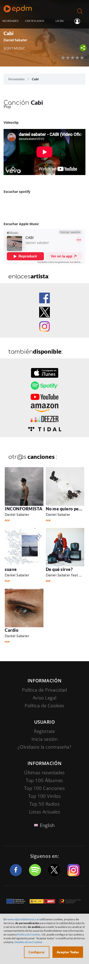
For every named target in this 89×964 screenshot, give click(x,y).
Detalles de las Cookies (28, 942)
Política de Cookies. (29, 934)
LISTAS (60, 20)
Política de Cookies (44, 706)
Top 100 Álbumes (44, 780)
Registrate (44, 731)
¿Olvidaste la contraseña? (44, 747)
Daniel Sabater (17, 514)
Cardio (11, 630)
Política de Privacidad (44, 690)
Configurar (36, 952)
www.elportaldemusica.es (23, 919)
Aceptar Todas (68, 952)
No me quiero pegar (65, 508)
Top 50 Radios (44, 804)
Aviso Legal (44, 698)
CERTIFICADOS (34, 20)
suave (11, 569)
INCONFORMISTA (23, 508)
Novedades (16, 79)
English (47, 825)
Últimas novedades (44, 772)
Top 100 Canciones (44, 788)
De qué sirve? (59, 569)
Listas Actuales (44, 812)
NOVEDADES (10, 20)
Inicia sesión (79, 21)
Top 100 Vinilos (44, 796)
